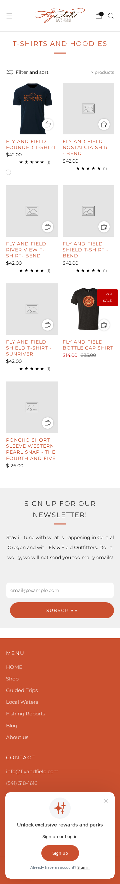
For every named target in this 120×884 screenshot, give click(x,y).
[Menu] (9, 16)
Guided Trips (22, 690)
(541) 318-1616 (21, 783)
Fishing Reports (25, 713)
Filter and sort (32, 72)
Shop (12, 678)
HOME (14, 667)
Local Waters (22, 702)
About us (17, 737)
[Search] (110, 15)
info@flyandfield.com (32, 771)
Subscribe (62, 610)
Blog (11, 725)
